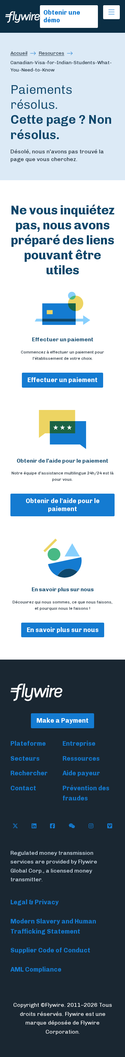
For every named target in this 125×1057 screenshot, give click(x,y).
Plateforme (28, 743)
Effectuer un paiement (62, 380)
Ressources (81, 758)
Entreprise (78, 743)
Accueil (18, 53)
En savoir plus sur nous (63, 630)
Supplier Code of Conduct (50, 950)
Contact (23, 788)
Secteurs (25, 758)
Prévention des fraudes (85, 793)
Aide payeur (81, 773)
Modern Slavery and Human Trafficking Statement (53, 926)
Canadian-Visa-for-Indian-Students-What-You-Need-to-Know (61, 66)
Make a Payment (62, 720)
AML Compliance (35, 969)
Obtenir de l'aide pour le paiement (63, 505)
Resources (51, 53)
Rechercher (29, 773)
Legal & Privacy (34, 902)
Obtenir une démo (61, 16)
